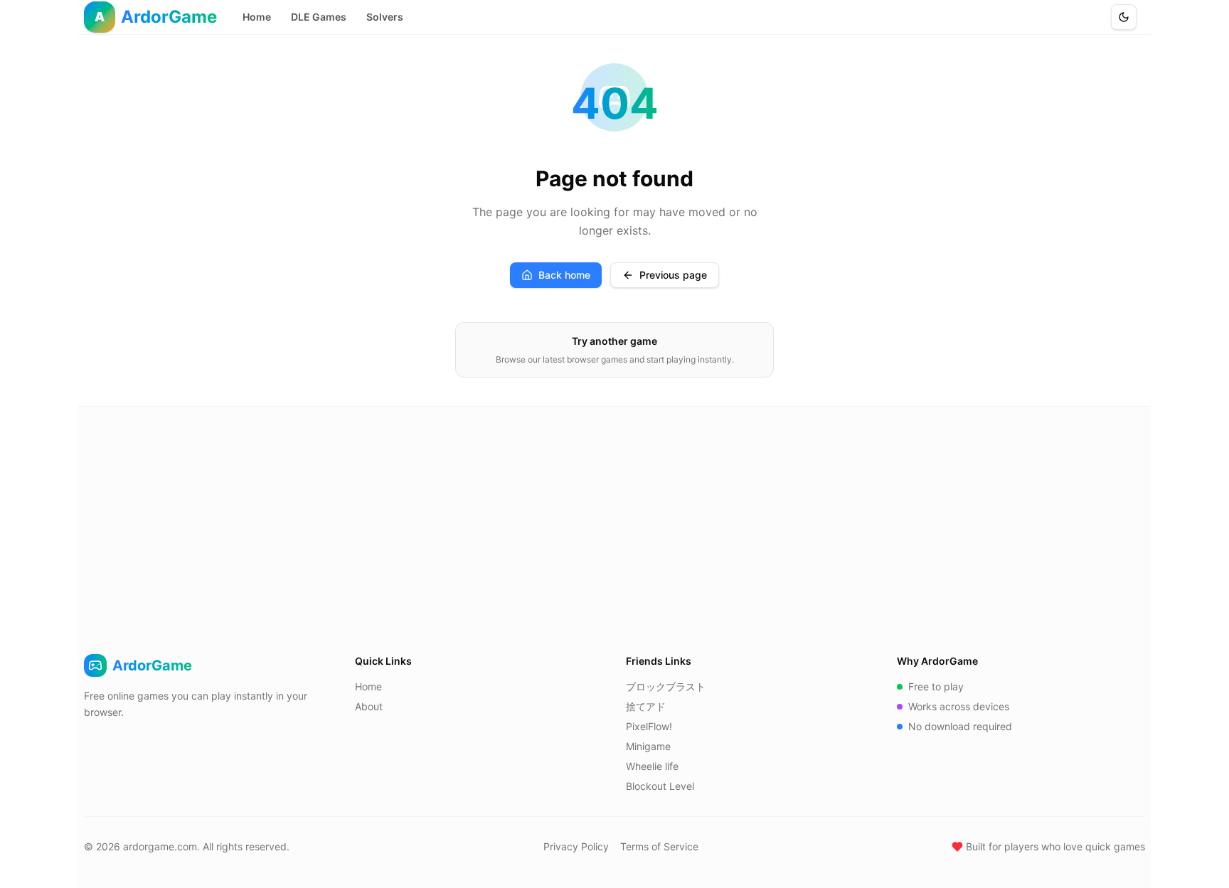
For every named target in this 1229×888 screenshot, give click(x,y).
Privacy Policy (576, 846)
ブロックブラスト (666, 686)
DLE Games (318, 17)
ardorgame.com (160, 846)
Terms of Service (659, 846)
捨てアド (646, 706)
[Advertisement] (614, 513)
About (369, 706)
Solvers (384, 17)
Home (257, 17)
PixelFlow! (649, 726)
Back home (564, 275)
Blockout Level (660, 786)
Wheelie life (652, 766)
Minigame (648, 746)
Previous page (673, 275)
